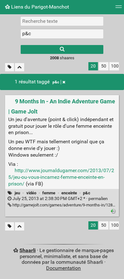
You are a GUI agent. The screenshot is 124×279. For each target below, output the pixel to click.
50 (103, 66)
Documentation (63, 268)
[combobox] (62, 33)
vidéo (31, 193)
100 (115, 66)
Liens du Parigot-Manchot (39, 7)
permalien (59, 198)
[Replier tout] (19, 67)
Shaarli (27, 250)
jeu (17, 193)
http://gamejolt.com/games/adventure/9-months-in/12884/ (65, 205)
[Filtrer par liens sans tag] (9, 67)
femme (48, 193)
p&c (55, 82)
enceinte (69, 193)
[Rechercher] (62, 49)
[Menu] (118, 9)
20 (93, 66)
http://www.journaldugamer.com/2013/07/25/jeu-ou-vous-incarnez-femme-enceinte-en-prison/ (61, 177)
